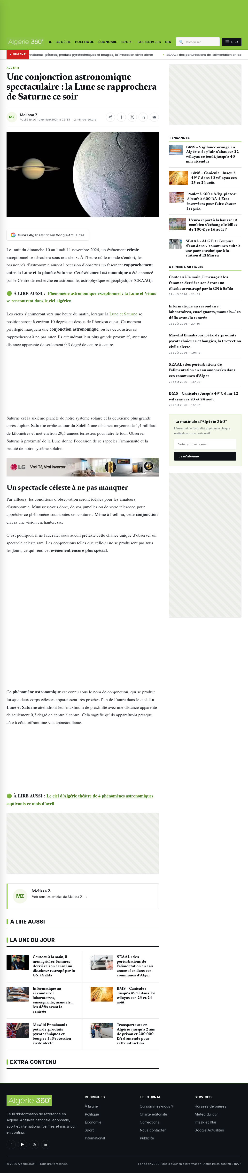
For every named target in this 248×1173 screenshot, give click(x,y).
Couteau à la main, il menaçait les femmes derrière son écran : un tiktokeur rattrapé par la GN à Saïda (201, 283)
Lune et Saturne (123, 314)
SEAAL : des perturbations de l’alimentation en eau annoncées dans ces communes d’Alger (202, 370)
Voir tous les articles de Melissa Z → (59, 896)
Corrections (149, 1122)
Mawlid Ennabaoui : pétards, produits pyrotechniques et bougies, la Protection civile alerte (205, 341)
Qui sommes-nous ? (156, 1106)
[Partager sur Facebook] (121, 117)
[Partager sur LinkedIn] (143, 117)
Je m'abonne (188, 456)
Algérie (63, 42)
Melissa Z (29, 115)
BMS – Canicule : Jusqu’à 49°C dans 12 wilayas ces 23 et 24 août (214, 178)
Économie (107, 42)
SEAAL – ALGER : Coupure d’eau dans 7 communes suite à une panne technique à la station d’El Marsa (213, 248)
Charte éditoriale (153, 1114)
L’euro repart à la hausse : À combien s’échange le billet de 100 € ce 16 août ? (213, 225)
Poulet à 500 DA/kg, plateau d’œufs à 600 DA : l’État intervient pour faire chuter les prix (212, 201)
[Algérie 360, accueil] (25, 41)
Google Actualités (209, 1130)
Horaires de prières (210, 1106)
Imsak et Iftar (205, 1122)
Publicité (147, 1138)
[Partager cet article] (110, 117)
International (95, 1138)
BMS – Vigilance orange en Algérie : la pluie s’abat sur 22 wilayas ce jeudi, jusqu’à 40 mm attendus (212, 154)
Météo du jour (206, 1114)
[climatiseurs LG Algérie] (83, 467)
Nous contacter (153, 1130)
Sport (127, 42)
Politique (84, 42)
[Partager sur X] (132, 117)
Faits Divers (149, 42)
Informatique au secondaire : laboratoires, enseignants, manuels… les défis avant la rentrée (205, 312)
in (45, 1144)
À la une (91, 1106)
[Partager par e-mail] (154, 117)
